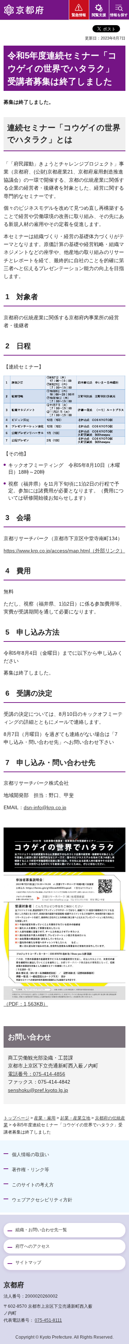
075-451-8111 (48, 1320)
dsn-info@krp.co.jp (45, 807)
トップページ (16, 1118)
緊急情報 (79, 15)
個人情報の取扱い (30, 1154)
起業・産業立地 (75, 1118)
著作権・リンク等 (30, 1169)
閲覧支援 (99, 15)
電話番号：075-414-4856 (36, 1074)
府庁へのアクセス (32, 1246)
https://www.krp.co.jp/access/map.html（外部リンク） (64, 550)
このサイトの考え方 (33, 1184)
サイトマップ (28, 1262)
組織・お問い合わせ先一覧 (41, 1229)
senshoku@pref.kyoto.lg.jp (38, 1090)
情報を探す (119, 15)
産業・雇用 (45, 1118)
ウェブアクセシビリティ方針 (42, 1199)
